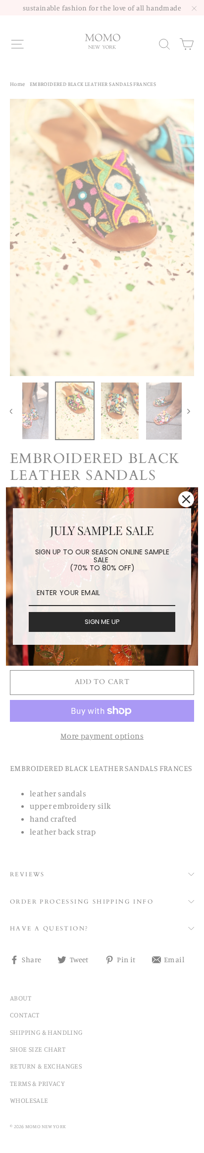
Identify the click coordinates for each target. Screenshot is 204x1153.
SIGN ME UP (102, 621)
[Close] (186, 499)
